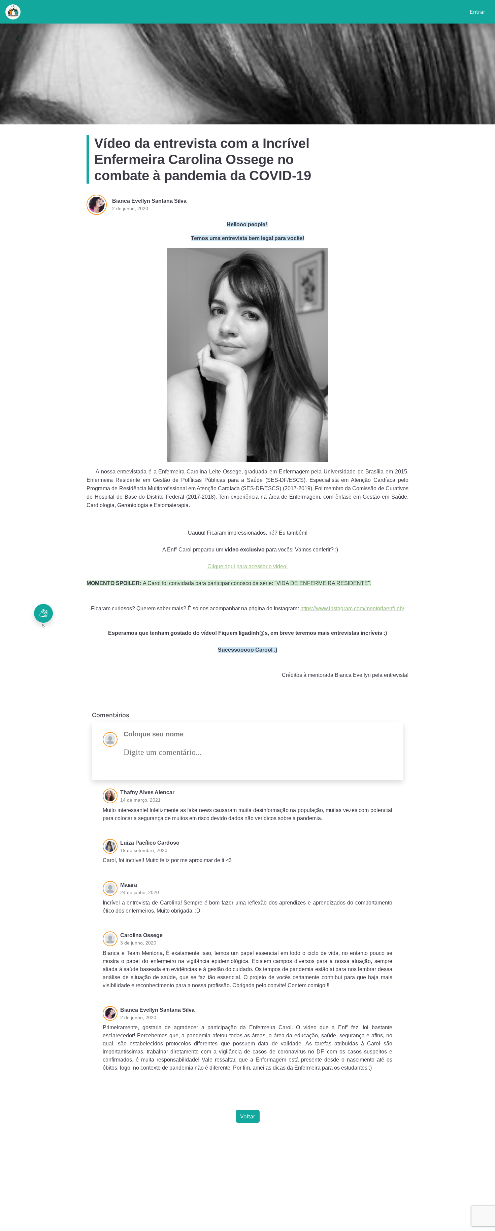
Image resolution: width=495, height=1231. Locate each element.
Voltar (247, 1116)
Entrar (477, 11)
